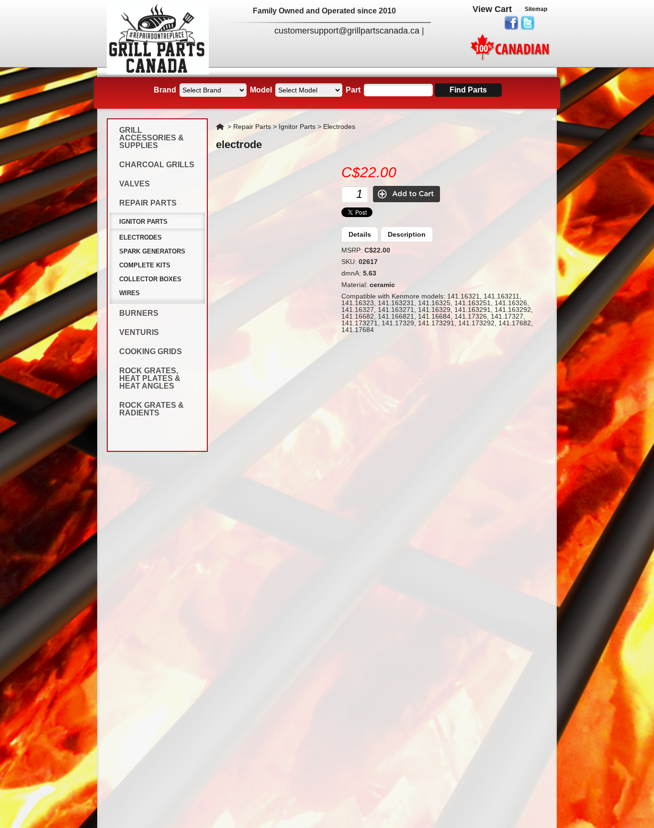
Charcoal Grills (156, 165)
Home (221, 126)
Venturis (139, 332)
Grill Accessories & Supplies (151, 138)
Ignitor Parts (143, 221)
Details (360, 234)
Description (407, 234)
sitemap (536, 9)
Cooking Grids (150, 351)
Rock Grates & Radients (151, 409)
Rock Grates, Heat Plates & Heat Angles (149, 378)
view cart (492, 9)
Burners (138, 313)
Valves (134, 184)
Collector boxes (150, 279)
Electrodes (140, 237)
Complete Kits (144, 265)
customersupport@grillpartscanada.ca (346, 30)
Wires (129, 293)
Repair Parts (148, 203)
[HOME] (158, 72)
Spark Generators (152, 251)
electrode (239, 144)
